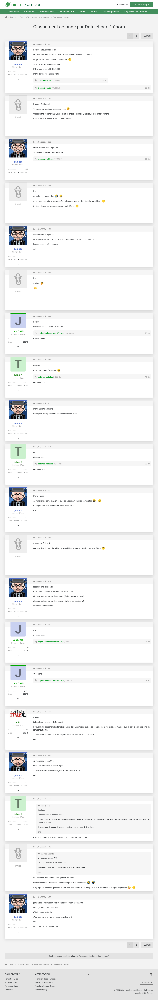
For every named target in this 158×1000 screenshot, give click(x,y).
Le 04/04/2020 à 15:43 (42, 668)
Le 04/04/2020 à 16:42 (42, 847)
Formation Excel (11, 979)
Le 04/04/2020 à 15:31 (42, 581)
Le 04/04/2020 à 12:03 (42, 142)
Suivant (147, 36)
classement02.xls (45, 159)
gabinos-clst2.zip (45, 464)
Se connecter (122, 4)
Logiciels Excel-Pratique (135, 11)
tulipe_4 (18, 374)
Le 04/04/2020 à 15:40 (42, 625)
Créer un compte (141, 4)
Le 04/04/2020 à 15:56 (42, 712)
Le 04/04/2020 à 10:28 (42, 44)
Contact (150, 993)
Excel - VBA (24, 17)
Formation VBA (11, 982)
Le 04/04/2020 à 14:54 (42, 538)
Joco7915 (18, 331)
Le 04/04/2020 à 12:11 (42, 185)
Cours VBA (29, 11)
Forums (13, 17)
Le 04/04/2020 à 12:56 (42, 229)
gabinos (18, 64)
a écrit (47, 806)
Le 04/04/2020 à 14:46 (42, 490)
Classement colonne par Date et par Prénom (50, 17)
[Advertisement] (130, 66)
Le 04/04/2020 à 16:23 (42, 755)
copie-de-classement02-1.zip (51, 642)
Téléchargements (111, 11)
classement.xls (44, 80)
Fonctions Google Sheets (45, 986)
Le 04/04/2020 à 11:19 (42, 98)
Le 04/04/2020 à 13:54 (42, 360)
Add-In (94, 11)
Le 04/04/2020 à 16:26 (42, 799)
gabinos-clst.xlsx (45, 377)
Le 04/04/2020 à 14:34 (42, 447)
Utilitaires (9, 990)
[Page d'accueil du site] (6, 17)
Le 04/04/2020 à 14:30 (42, 403)
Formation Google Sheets (45, 979)
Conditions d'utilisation (134, 990)
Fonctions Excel (47, 11)
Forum (82, 11)
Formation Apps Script (44, 982)
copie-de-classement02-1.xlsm (51, 333)
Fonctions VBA (67, 11)
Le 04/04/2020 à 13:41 (42, 316)
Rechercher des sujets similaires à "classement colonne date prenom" (79, 956)
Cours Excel (13, 11)
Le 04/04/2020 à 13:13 (42, 273)
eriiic (18, 722)
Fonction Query (41, 990)
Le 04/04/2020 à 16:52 (42, 897)
